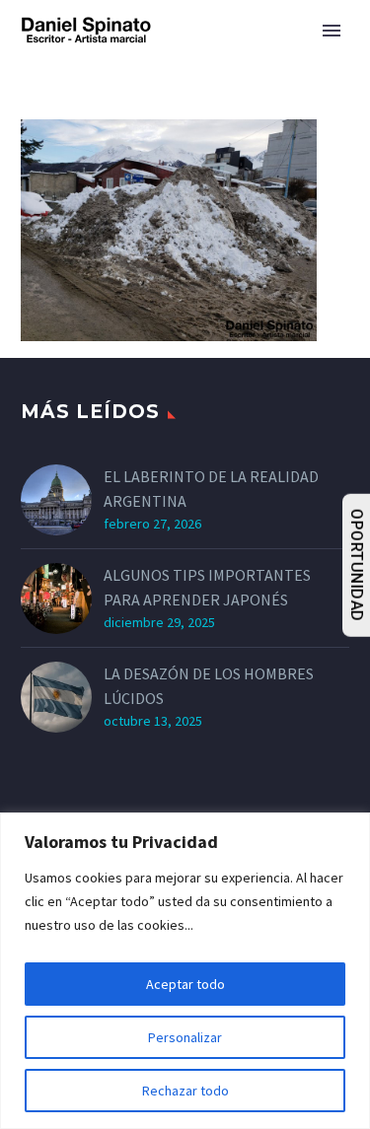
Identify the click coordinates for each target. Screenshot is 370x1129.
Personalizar (185, 1037)
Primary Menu (331, 30)
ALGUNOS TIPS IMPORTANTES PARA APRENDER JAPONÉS (207, 587)
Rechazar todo (185, 1090)
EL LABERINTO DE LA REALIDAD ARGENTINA (211, 488)
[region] (185, 970)
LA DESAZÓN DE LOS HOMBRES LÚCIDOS (209, 686)
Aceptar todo (185, 984)
